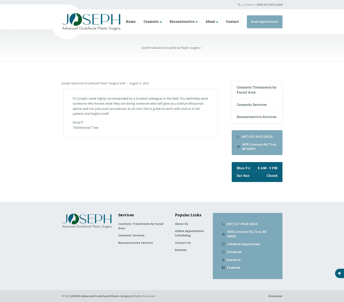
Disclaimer (275, 296)
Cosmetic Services (252, 104)
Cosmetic (151, 21)
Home (131, 21)
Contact (232, 21)
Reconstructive (182, 21)
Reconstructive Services (257, 117)
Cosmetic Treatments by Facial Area (257, 89)
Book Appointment (264, 22)
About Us (181, 224)
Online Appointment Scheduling (189, 233)
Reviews (181, 250)
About (210, 21)
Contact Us (183, 243)
